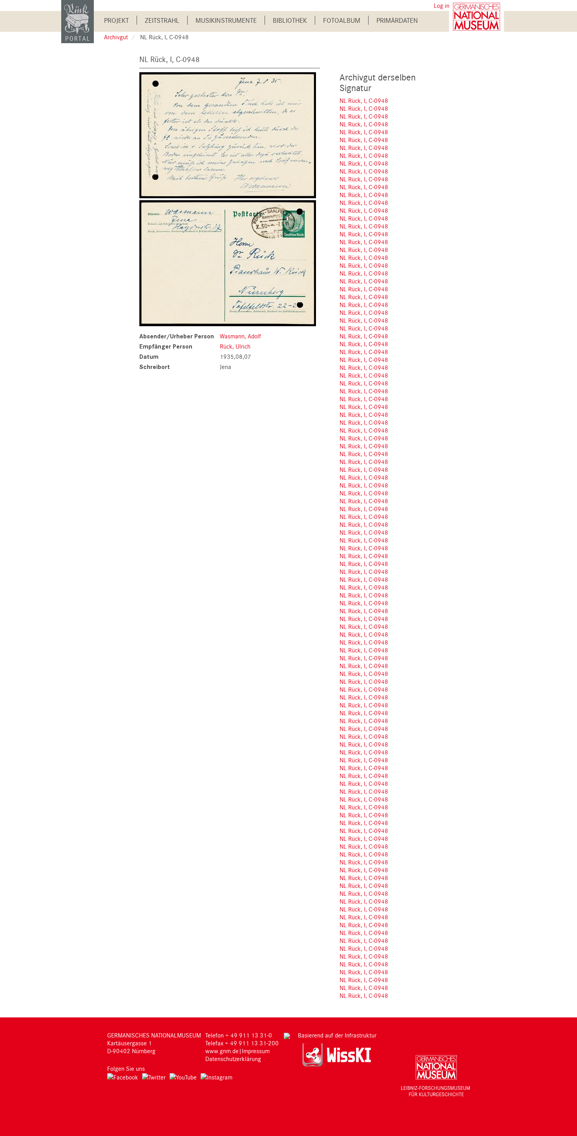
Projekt (116, 20)
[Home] (77, 21)
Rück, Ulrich (235, 346)
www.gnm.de (222, 1051)
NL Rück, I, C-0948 (364, 100)
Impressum (256, 1051)
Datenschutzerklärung (233, 1059)
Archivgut (116, 37)
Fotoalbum (341, 20)
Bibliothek (290, 20)
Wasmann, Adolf (240, 336)
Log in (441, 5)
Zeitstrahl (162, 20)
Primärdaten (397, 20)
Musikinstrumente (226, 20)
